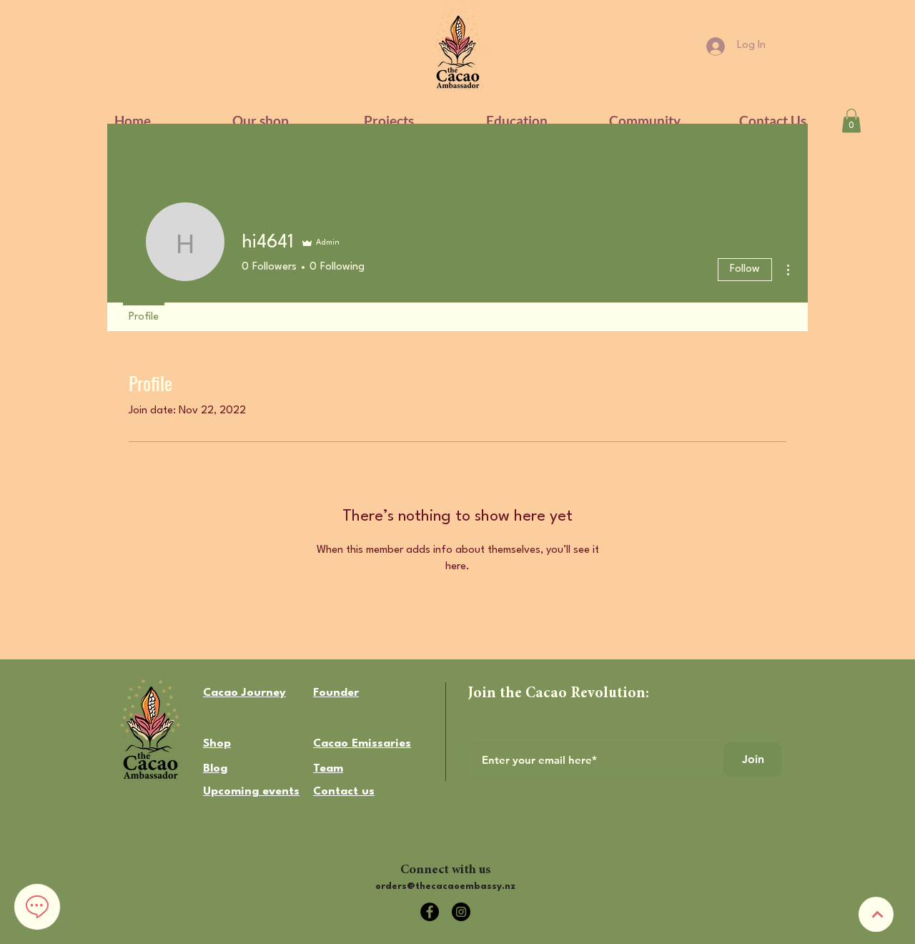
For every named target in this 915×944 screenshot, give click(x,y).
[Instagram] (461, 912)
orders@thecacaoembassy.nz (445, 886)
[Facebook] (429, 912)
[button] (516, 121)
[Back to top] (876, 914)
